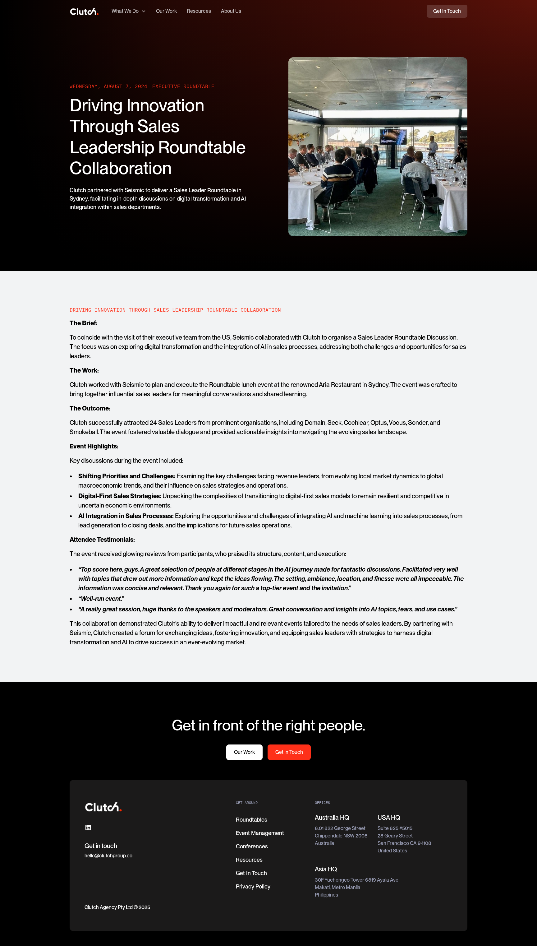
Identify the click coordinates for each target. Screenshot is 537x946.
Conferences (252, 846)
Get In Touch (447, 11)
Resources (199, 11)
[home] (84, 11)
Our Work (166, 11)
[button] (129, 11)
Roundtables (251, 819)
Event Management (260, 833)
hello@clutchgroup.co (108, 856)
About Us (231, 11)
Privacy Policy (253, 886)
